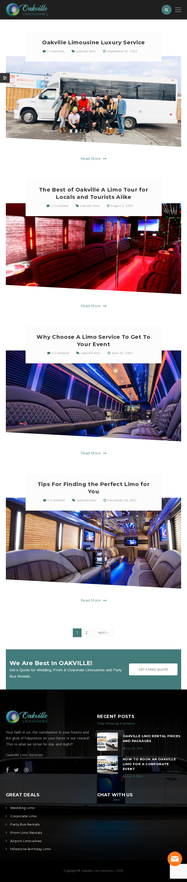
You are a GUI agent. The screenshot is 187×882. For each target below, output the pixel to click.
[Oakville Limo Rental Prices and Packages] (107, 742)
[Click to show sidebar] (5, 78)
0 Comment (55, 51)
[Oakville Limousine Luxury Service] (93, 101)
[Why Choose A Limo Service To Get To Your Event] (93, 395)
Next (102, 632)
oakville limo (86, 51)
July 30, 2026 (134, 748)
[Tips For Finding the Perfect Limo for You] (93, 543)
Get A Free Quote (153, 669)
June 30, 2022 (122, 353)
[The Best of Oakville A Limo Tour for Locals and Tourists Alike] (93, 248)
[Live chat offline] (175, 859)
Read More (91, 158)
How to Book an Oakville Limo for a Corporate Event (149, 764)
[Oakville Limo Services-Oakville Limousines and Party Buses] (27, 9)
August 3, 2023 (122, 206)
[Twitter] (16, 770)
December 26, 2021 (122, 500)
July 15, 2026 (134, 776)
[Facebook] (7, 770)
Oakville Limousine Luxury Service (93, 42)
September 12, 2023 (122, 51)
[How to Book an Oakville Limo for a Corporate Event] (107, 765)
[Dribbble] (26, 770)
